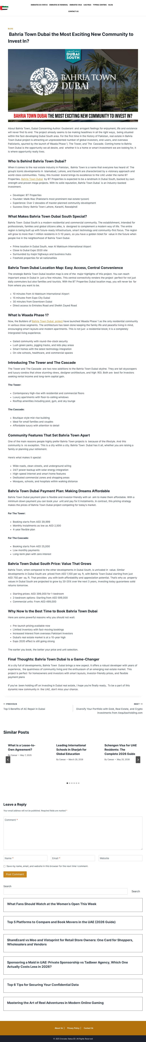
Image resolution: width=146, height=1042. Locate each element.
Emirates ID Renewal (58, 5)
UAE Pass (87, 5)
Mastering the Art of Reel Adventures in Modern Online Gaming (55, 1003)
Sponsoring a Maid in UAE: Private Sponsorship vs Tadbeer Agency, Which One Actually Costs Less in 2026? (67, 964)
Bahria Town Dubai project (47, 321)
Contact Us (73, 11)
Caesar (14, 755)
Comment (11, 819)
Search (7, 886)
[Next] (138, 759)
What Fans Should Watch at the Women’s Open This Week (51, 904)
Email (56, 858)
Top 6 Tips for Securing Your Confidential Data (43, 985)
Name (9, 858)
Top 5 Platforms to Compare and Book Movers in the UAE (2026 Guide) (61, 922)
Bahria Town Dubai (32, 179)
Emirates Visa (76, 5)
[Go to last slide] (8, 759)
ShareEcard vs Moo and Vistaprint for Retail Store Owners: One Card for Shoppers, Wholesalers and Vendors (70, 942)
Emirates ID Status (39, 5)
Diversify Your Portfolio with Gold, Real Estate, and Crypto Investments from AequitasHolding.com (109, 708)
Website (104, 858)
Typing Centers (100, 5)
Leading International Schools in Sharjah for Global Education (71, 750)
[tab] (67, 783)
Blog (110, 5)
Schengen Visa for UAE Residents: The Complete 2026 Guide (121, 750)
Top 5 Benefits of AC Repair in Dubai (24, 706)
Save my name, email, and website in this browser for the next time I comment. (47, 866)
